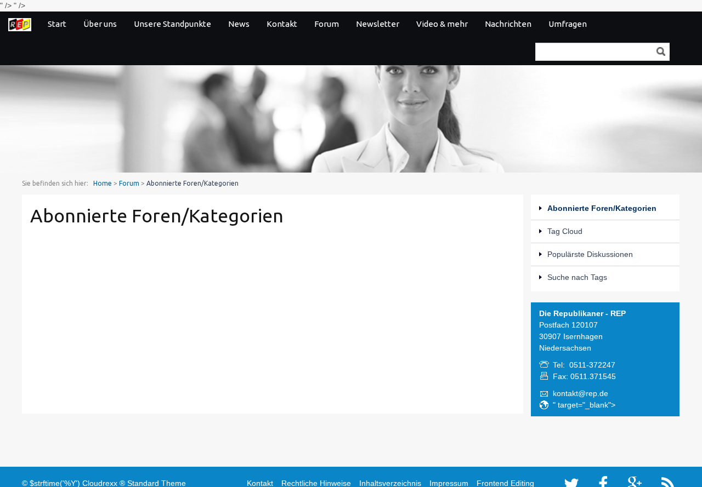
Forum (326, 23)
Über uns (100, 23)
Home (102, 183)
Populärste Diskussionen (590, 254)
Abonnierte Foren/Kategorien (601, 208)
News (239, 23)
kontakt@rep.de (580, 393)
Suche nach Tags (577, 277)
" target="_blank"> (584, 404)
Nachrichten (508, 23)
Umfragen (567, 23)
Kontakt (282, 23)
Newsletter (377, 23)
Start (57, 23)
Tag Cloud (564, 231)
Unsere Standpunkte (172, 23)
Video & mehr (442, 23)
